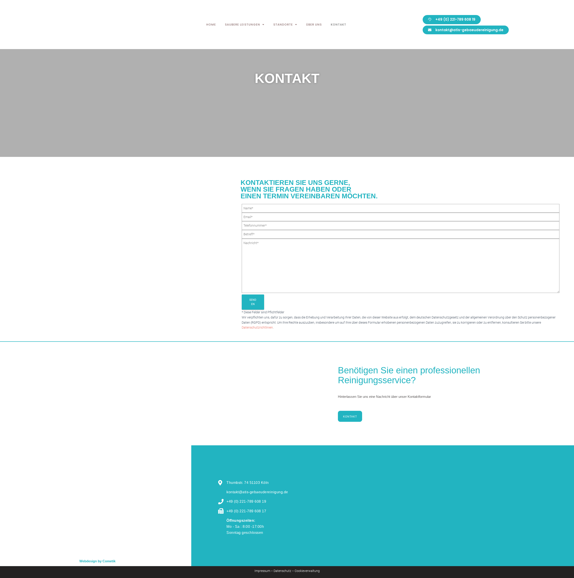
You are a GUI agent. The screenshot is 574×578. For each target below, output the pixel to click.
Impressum (262, 571)
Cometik (108, 561)
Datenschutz (282, 571)
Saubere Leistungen (242, 24)
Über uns (314, 24)
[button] (452, 19)
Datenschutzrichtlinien (257, 327)
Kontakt (338, 24)
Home (211, 24)
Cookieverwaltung (307, 571)
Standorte (283, 24)
